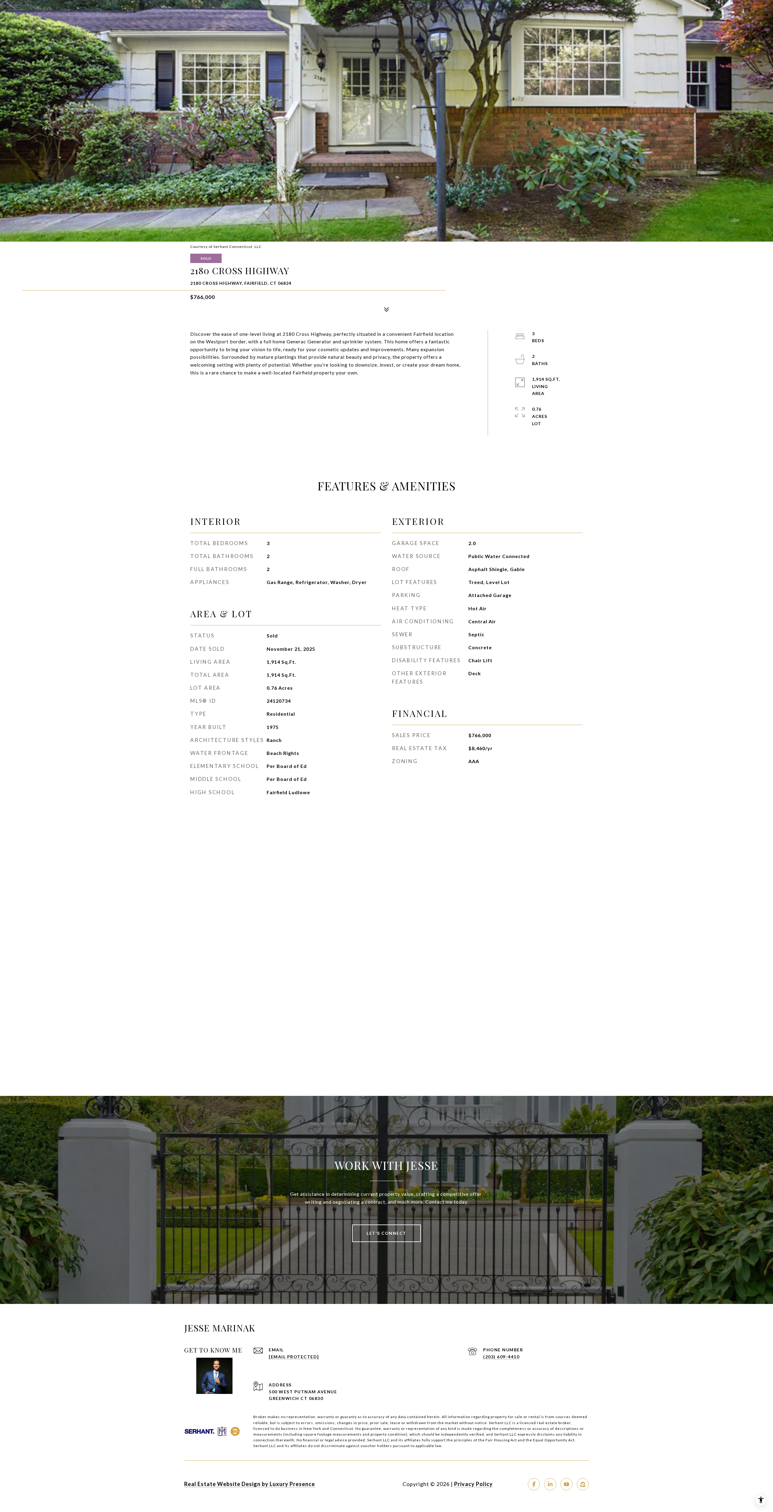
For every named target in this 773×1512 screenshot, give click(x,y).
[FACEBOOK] (534, 1484)
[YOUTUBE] (566, 1484)
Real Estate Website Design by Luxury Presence (249, 1484)
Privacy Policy (473, 1484)
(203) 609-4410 (501, 1356)
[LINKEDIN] (550, 1484)
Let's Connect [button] (386, 1233)
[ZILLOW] (583, 1484)
